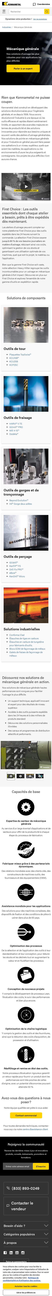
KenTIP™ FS (15, 566)
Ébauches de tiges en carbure (24, 638)
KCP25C (13, 364)
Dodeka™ (13, 434)
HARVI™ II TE (15, 423)
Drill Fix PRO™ (16, 569)
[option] (11, 776)
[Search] (46, 11)
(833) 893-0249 (25, 1188)
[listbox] (26, 776)
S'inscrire (41, 1166)
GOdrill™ (13, 562)
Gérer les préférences (26, 1292)
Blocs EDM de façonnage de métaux (27, 648)
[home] (10, 4)
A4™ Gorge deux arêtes (20, 503)
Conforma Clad (16, 635)
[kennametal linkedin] (11, 1253)
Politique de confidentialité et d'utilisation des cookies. (22, 1279)
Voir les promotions (40, 19)
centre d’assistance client (35, 1129)
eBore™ (12, 572)
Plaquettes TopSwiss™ (20, 354)
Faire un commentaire (16, 1261)
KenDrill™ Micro (17, 576)
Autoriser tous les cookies (26, 1286)
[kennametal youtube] (16, 1253)
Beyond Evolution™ (18, 500)
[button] (26, 186)
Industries (6, 27)
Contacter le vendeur (22, 1205)
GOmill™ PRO (16, 427)
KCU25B (13, 361)
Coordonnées (43, 4)
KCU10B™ (14, 358)
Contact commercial (26, 1115)
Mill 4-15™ (14, 430)
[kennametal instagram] (22, 1253)
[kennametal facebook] (5, 1253)
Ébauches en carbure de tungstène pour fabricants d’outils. (26, 643)
